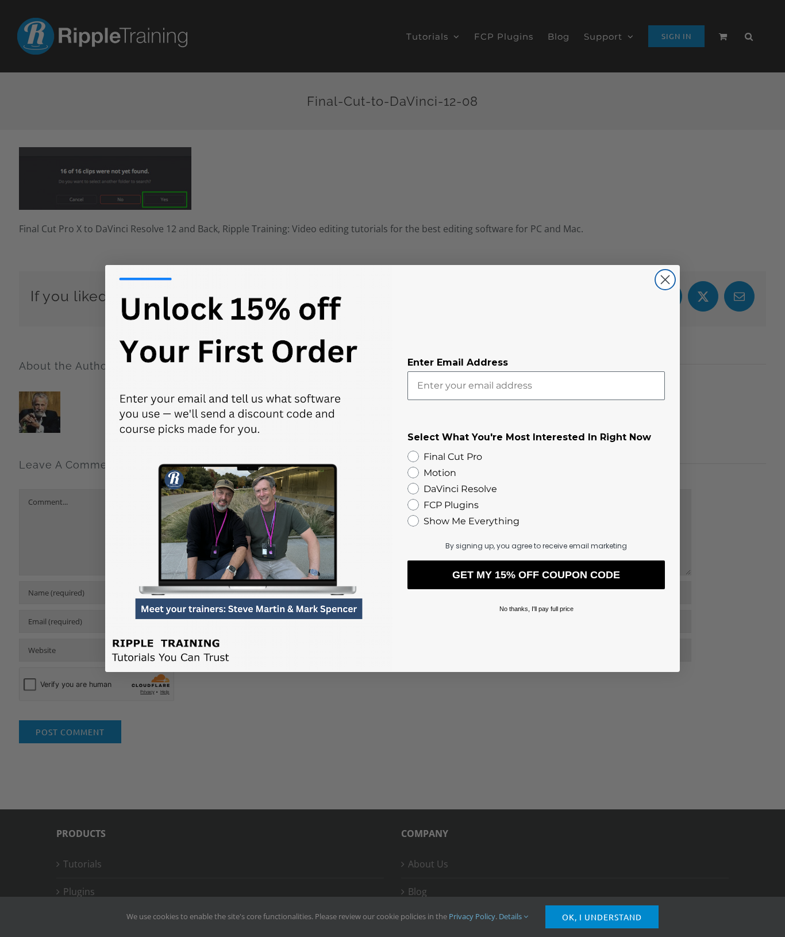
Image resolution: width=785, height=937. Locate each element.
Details (511, 916)
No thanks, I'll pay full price (536, 608)
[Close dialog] (665, 280)
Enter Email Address (457, 362)
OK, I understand (602, 917)
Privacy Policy (472, 916)
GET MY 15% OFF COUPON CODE (536, 575)
